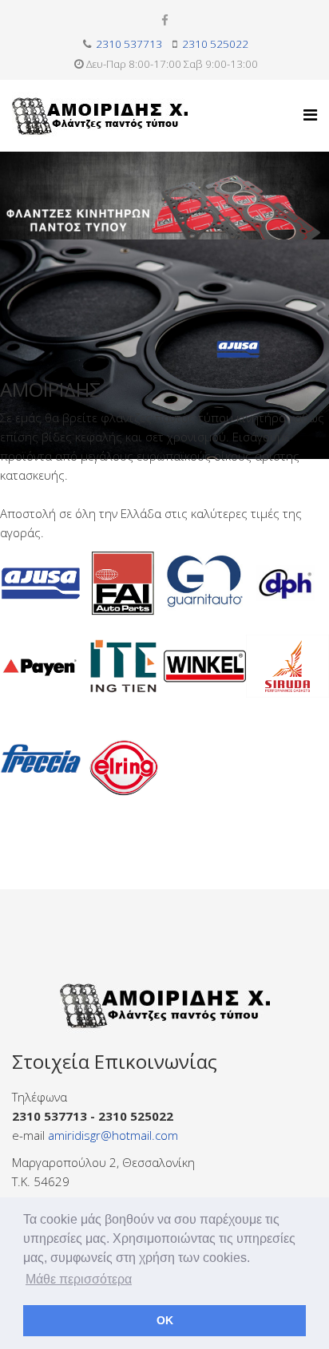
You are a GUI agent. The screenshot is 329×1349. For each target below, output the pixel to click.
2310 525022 (215, 44)
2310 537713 (129, 44)
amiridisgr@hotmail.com (113, 1135)
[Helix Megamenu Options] (310, 114)
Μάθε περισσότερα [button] (79, 1279)
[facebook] (164, 20)
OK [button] (165, 1320)
